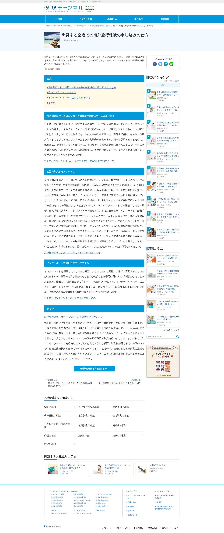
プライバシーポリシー (124, 528)
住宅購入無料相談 (57, 500)
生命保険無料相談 (80, 497)
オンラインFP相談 (57, 494)
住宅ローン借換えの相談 (82, 500)
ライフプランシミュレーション (136, 497)
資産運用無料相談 (57, 497)
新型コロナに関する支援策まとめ (164, 497)
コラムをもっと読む (171, 330)
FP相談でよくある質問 (59, 513)
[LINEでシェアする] (171, 64)
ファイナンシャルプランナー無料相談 (64, 491)
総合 (163, 85)
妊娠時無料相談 (56, 506)
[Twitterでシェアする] (160, 64)
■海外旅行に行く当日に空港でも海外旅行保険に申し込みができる (81, 87)
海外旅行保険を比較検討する (93, 368)
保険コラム (112, 19)
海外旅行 (76, 40)
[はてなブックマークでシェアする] (166, 64)
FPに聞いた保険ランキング (83, 513)
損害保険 (165, 19)
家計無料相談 (78, 494)
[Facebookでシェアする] (155, 64)
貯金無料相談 (78, 506)
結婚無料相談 (100, 503)
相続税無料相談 (56, 503)
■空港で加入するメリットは (61, 92)
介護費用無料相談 (80, 503)
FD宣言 (159, 502)
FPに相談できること (81, 510)
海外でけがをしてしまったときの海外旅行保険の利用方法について (79, 161)
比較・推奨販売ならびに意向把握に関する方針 (164, 508)
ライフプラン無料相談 (104, 494)
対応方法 (67, 40)
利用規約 (139, 528)
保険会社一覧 (132, 515)
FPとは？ (54, 510)
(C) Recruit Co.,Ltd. (53, 527)
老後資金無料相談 (102, 497)
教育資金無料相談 (102, 500)
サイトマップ (106, 528)
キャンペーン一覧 (162, 491)
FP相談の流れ (101, 510)
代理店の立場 (152, 528)
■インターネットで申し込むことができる (68, 97)
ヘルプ (175, 528)
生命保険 (138, 19)
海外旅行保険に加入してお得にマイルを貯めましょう (72, 252)
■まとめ (51, 103)
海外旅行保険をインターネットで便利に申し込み (70, 298)
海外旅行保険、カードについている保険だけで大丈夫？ (73, 316)
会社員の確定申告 (102, 506)
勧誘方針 (165, 528)
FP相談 (58, 19)
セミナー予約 (85, 19)
